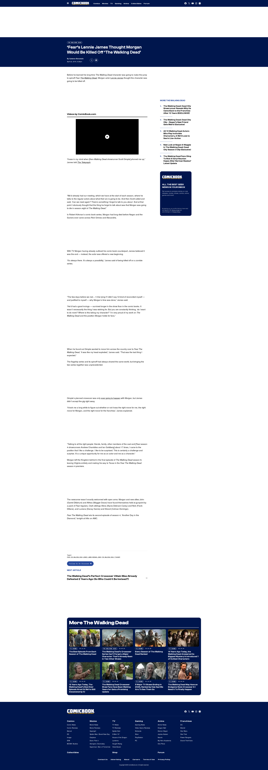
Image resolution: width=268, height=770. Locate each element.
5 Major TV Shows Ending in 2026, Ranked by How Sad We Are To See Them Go (149, 687)
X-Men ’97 (115, 734)
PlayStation (139, 737)
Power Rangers (185, 737)
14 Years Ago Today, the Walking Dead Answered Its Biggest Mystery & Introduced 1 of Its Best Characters (183, 655)
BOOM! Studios (72, 744)
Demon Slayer (163, 731)
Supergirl (93, 731)
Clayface (93, 737)
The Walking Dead (74, 42)
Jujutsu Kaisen (163, 734)
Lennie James (116, 77)
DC (68, 734)
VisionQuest (116, 747)
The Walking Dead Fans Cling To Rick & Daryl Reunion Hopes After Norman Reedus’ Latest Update (177, 160)
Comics (96, 4)
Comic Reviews (72, 728)
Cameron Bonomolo (76, 59)
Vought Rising (117, 744)
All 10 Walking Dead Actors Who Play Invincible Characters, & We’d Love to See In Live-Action (176, 134)
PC (136, 741)
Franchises (186, 721)
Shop (114, 752)
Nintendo (138, 731)
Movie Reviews (95, 728)
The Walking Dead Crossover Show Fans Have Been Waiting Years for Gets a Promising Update (116, 688)
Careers (136, 759)
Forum (146, 4)
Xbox (137, 734)
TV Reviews (116, 728)
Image (69, 737)
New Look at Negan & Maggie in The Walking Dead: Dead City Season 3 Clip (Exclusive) (177, 147)
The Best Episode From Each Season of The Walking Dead (82, 653)
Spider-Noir (116, 731)
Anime (126, 4)
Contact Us (103, 759)
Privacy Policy (176, 212)
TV (111, 4)
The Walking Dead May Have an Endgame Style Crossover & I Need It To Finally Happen (183, 687)
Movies (105, 4)
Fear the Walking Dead (74, 557)
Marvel (69, 731)
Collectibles (136, 4)
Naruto (160, 737)
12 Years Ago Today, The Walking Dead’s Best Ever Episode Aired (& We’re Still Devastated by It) (82, 688)
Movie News (94, 725)
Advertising (116, 759)
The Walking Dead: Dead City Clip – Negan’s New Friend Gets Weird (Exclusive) (177, 122)
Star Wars (183, 731)
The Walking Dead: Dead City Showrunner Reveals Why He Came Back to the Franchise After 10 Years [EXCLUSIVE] (177, 109)
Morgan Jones (96, 557)
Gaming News (140, 725)
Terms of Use (175, 210)
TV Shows (73, 648)
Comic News (71, 725)
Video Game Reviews (142, 728)
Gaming (118, 4)
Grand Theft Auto (186, 741)
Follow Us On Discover (79, 563)
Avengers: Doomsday (97, 744)
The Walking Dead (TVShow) (111, 557)
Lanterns (115, 741)
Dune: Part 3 (94, 741)
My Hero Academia (164, 741)
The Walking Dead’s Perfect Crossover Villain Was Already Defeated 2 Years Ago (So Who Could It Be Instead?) (102, 578)
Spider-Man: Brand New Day (100, 734)
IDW (68, 741)
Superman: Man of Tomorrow (100, 747)
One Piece (161, 744)
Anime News (162, 725)
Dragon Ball (162, 728)
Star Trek (183, 734)
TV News (115, 725)
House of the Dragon (119, 737)
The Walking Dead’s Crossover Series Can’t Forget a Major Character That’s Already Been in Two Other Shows (117, 655)
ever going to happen (110, 398)
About (126, 759)
